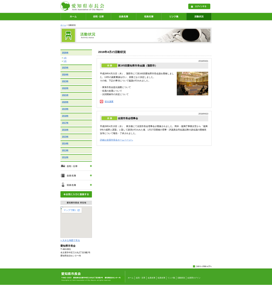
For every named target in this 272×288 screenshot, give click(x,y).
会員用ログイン (194, 278)
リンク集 (173, 16)
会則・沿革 (98, 16)
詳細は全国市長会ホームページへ (116, 140)
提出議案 (109, 101)
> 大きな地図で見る (70, 240)
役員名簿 (148, 16)
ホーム (73, 16)
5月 (65, 61)
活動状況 (199, 16)
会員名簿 (123, 16)
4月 (65, 58)
